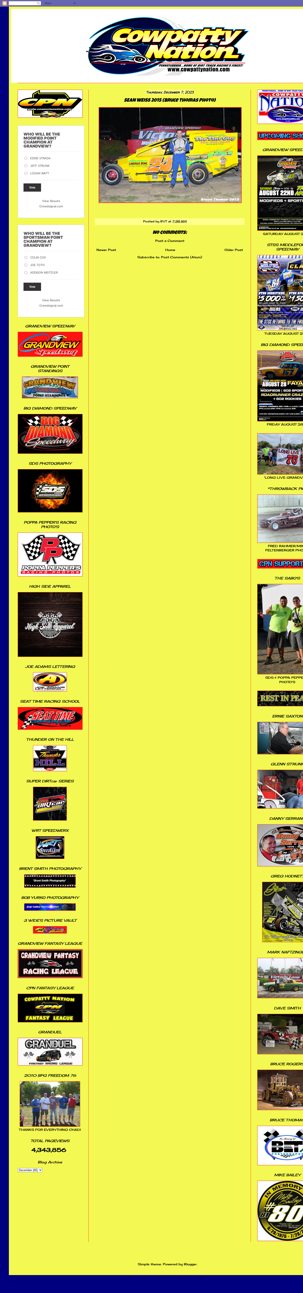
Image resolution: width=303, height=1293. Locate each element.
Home (170, 250)
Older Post (233, 250)
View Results (51, 201)
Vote (32, 187)
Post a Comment (169, 241)
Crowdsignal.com (51, 206)
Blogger (190, 1264)
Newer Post (106, 250)
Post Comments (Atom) (181, 257)
